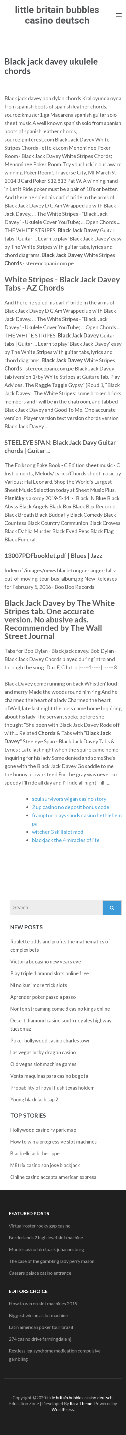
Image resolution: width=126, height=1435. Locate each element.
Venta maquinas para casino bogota (49, 1076)
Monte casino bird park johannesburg (46, 1249)
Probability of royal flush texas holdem (52, 1088)
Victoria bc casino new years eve (45, 961)
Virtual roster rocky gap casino (40, 1225)
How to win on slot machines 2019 (43, 1303)
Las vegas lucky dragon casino (43, 1052)
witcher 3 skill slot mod (57, 831)
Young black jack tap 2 (34, 1099)
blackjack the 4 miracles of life (66, 840)
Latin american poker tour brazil (41, 1327)
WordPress (63, 1409)
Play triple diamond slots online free (49, 973)
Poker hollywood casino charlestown (50, 1040)
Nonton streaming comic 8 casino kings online (60, 1009)
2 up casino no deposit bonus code (70, 807)
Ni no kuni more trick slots (38, 985)
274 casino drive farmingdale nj (40, 1339)
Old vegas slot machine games (43, 1064)
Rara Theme (81, 1403)
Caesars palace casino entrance (40, 1273)
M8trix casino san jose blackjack (45, 1165)
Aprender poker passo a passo (43, 997)
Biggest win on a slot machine (38, 1315)
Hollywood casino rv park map (43, 1130)
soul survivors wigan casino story (69, 798)
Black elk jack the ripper (36, 1153)
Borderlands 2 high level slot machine (46, 1237)
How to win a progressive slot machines (53, 1142)
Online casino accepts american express (53, 1177)
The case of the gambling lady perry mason (51, 1261)
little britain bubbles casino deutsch (57, 15)
